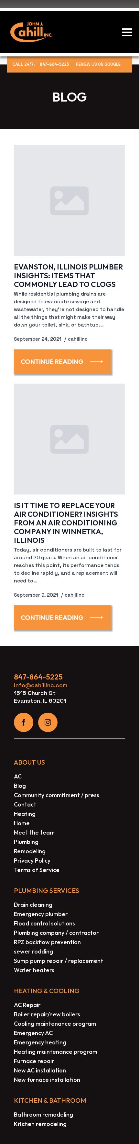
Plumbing (26, 842)
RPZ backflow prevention (47, 942)
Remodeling (30, 851)
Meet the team (34, 832)
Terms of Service (36, 870)
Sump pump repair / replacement (58, 960)
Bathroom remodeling (43, 1114)
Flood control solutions (44, 923)
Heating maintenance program (55, 1051)
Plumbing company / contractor (56, 932)
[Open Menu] (127, 32)
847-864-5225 (54, 64)
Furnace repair (34, 1061)
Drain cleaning (33, 904)
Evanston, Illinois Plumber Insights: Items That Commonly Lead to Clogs (68, 275)
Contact (25, 804)
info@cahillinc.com (40, 685)
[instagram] (48, 722)
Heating (25, 813)
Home (22, 823)
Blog (20, 785)
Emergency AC (33, 1033)
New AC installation (40, 1070)
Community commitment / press (56, 795)
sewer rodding (33, 951)
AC (18, 776)
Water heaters (34, 970)
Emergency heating (40, 1042)
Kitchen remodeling (40, 1124)
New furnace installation (47, 1079)
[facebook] (23, 722)
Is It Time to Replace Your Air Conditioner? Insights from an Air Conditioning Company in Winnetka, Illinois (66, 522)
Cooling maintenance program (55, 1023)
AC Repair (27, 1005)
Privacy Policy (32, 860)
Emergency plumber (41, 914)
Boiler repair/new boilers (47, 1014)
